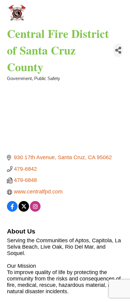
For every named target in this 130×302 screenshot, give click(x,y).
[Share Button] (118, 50)
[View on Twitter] (23, 210)
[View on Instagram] (35, 210)
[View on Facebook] (12, 210)
